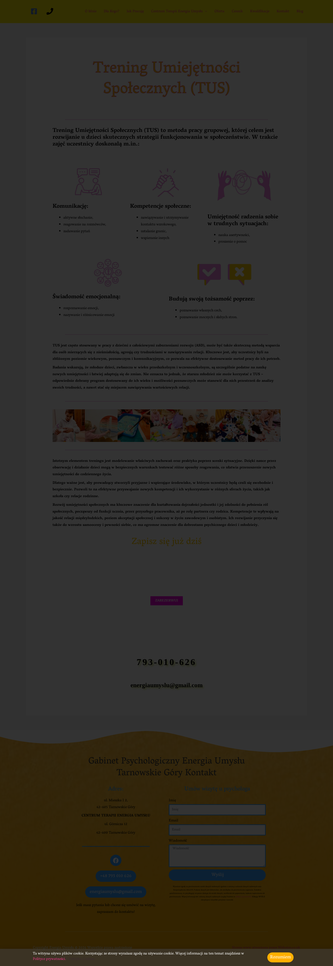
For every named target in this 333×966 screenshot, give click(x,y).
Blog (300, 11)
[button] (57, 425)
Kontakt (283, 11)
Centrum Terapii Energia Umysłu (177, 11)
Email (173, 821)
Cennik (237, 11)
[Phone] (49, 11)
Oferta (219, 11)
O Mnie (91, 11)
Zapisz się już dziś (167, 542)
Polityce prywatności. (50, 959)
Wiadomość (178, 841)
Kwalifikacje (259, 11)
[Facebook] (34, 11)
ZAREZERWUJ (166, 601)
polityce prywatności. (243, 897)
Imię (172, 800)
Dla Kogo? (111, 11)
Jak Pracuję (135, 11)
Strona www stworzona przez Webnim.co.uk (266, 948)
